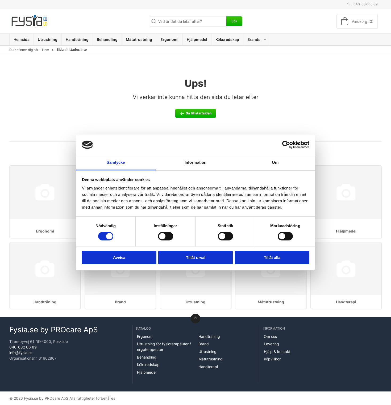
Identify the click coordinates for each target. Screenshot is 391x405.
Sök (234, 21)
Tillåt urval (195, 257)
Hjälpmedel (346, 231)
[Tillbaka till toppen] (195, 318)
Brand (120, 302)
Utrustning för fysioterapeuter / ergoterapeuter (164, 347)
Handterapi (346, 302)
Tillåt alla (272, 257)
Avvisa (119, 257)
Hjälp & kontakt (277, 351)
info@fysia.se (20, 352)
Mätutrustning (271, 302)
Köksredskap (148, 364)
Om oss (270, 336)
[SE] (29, 21)
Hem (45, 50)
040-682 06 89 (23, 347)
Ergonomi (45, 231)
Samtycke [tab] (116, 162)
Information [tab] (195, 162)
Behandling (146, 357)
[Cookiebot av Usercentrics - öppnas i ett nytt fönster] (286, 145)
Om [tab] (275, 162)
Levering (271, 344)
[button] (256, 39)
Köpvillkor (272, 359)
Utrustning (195, 302)
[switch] (165, 236)
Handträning (45, 302)
